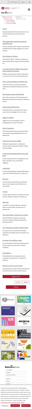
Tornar (16, 287)
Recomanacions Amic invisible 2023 (13, 94)
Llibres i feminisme (8, 128)
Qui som (8, 381)
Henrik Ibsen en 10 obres (10, 56)
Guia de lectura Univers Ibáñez (12, 141)
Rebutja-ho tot (26, 405)
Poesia (5, 29)
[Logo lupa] (29, 1)
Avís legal (8, 372)
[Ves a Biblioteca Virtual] (10, 8)
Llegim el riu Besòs (8, 117)
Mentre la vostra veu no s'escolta (13, 266)
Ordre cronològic (11, 23)
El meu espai (13, 2)
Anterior (18, 282)
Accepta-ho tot (15, 405)
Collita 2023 (6, 168)
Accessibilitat (9, 370)
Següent (26, 282)
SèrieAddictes (7, 253)
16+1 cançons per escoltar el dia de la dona (15, 227)
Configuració (4, 405)
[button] (16, 276)
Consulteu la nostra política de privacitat (12, 402)
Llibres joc (6, 202)
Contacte (8, 383)
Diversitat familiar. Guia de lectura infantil (15, 215)
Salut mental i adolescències (11, 107)
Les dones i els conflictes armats (12, 240)
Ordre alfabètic (10, 21)
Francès (5, 191)
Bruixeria (5, 179)
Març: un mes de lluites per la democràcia (15, 81)
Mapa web (8, 378)
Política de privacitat (10, 375)
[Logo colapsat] (29, 9)
